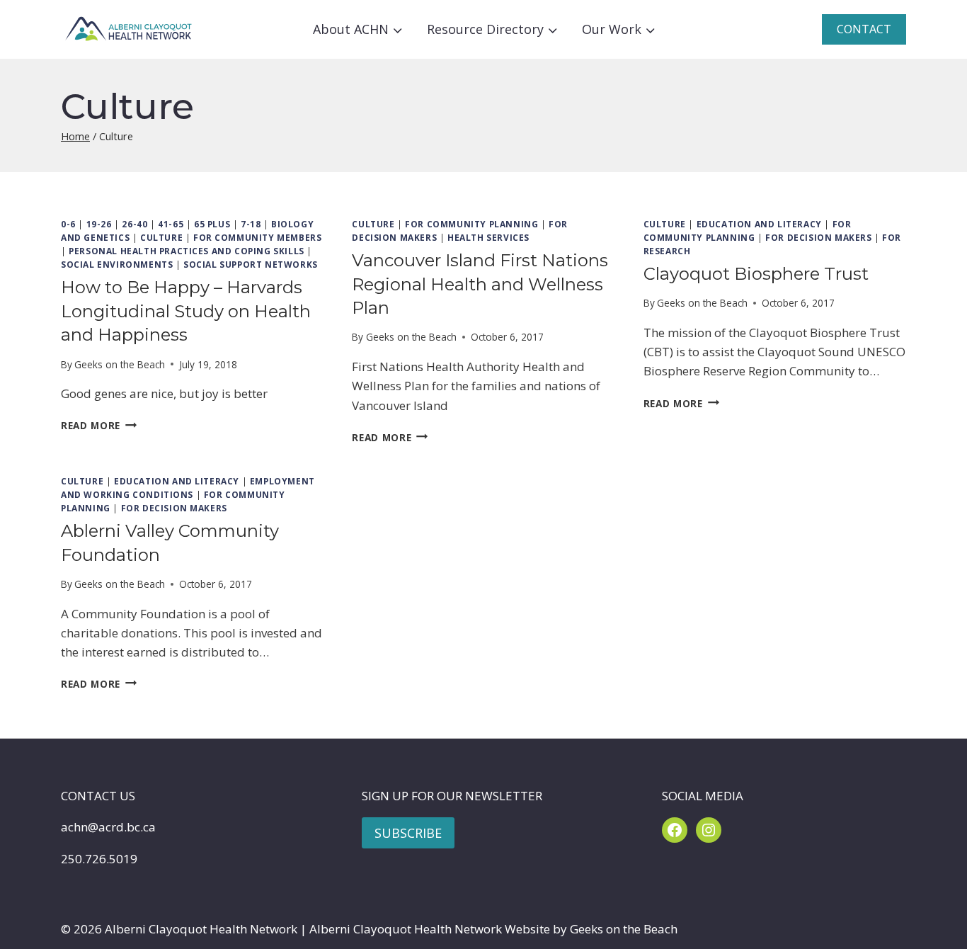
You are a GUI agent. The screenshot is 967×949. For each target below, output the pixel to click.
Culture (161, 237)
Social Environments (117, 264)
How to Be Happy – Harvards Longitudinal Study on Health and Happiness (186, 311)
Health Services (488, 237)
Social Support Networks (250, 264)
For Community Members (257, 237)
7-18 (251, 223)
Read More (99, 425)
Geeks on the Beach (119, 364)
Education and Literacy (759, 223)
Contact (864, 29)
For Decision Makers (818, 237)
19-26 (99, 223)
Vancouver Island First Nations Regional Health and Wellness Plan (480, 284)
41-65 (170, 223)
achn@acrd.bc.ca (108, 827)
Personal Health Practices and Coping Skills (186, 250)
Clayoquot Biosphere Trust (756, 273)
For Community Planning (471, 223)
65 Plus (212, 223)
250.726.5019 (99, 859)
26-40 (134, 223)
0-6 (68, 223)
